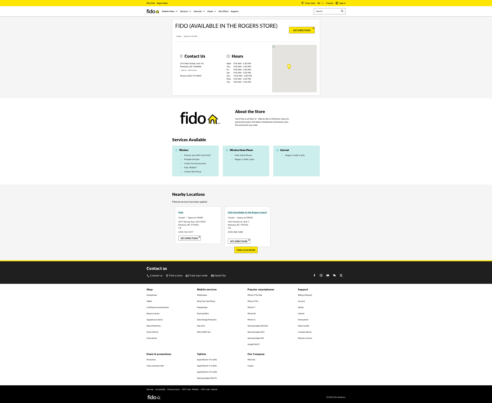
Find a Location (246, 250)
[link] (151, 3)
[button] (320, 3)
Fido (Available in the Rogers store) (247, 212)
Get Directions (304, 30)
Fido (180, 212)
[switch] (330, 3)
